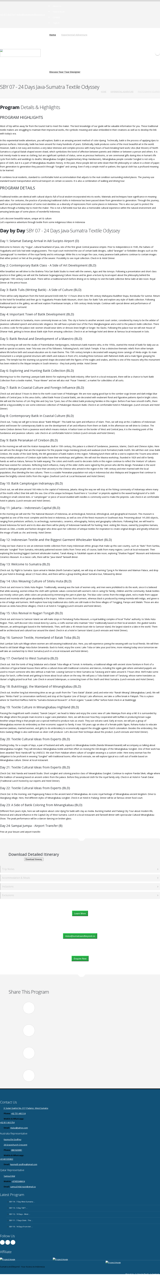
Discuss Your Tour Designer (64, 71)
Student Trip (97, 63)
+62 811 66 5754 (7, 14)
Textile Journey (98, 56)
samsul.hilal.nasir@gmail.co (23, 1186)
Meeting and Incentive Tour (103, 60)
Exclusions (8, 895)
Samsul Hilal (9, 1176)
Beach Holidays (98, 52)
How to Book (59, 11)
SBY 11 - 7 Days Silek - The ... (21, 1220)
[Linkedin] (13, 1242)
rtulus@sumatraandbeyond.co (31, 14)
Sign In (56, 23)
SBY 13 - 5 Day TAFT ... (18, 1208)
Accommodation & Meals (16, 877)
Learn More (80, 913)
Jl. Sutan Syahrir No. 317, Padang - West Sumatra (26, 1108)
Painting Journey (99, 36)
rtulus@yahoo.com (19, 1127)
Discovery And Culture (101, 32)
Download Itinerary (33, 859)
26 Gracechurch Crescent (15, 1144)
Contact (56, 17)
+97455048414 (18, 1181)
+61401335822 (6, 1159)
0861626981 (16, 1150)
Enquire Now (80, 958)
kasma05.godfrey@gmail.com (23, 1164)
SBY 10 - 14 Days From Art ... (21, 1226)
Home (52, 34)
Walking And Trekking (101, 48)
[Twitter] (7, 1242)
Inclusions (8, 886)
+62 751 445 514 (18, 1113)
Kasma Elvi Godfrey (12, 1139)
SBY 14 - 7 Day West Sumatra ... (22, 1201)
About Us (57, 6)
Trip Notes (8, 869)
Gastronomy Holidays (101, 40)
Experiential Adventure (74, 34)
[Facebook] (2, 1242)
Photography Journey (101, 44)
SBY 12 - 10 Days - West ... (19, 1214)
